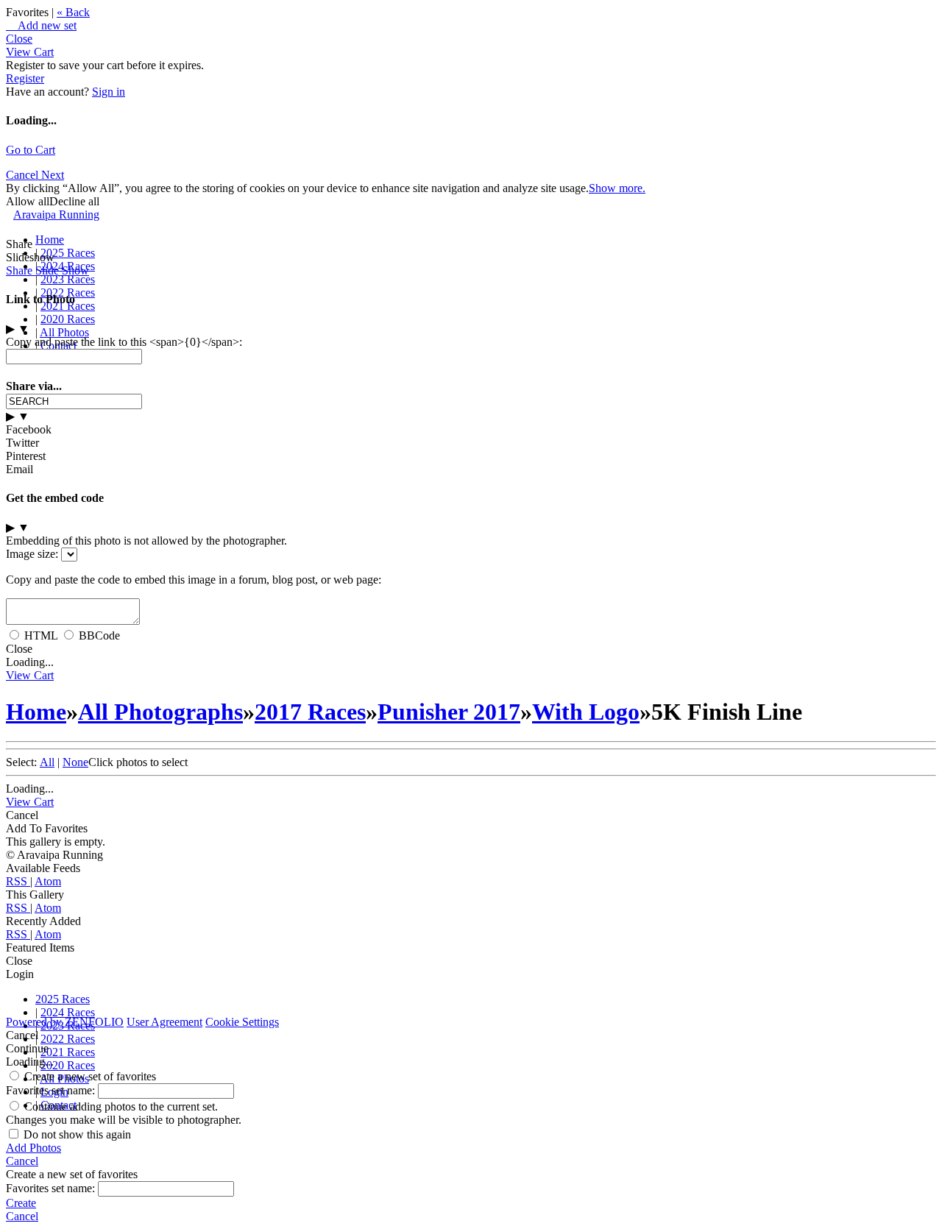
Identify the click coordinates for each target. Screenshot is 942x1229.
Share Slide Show (47, 270)
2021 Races (67, 1052)
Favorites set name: (52, 1090)
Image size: (32, 554)
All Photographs (160, 711)
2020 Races (67, 319)
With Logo (586, 711)
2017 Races (310, 711)
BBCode (99, 635)
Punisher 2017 (449, 711)
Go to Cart (30, 150)
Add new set (41, 25)
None (75, 762)
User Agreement (164, 1022)
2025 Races (67, 253)
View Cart (30, 52)
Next (52, 175)
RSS (18, 881)
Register (25, 78)
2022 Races (67, 1039)
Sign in (108, 91)
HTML (40, 635)
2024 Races (67, 1012)
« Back (73, 12)
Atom (48, 881)
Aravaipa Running (56, 214)
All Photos (64, 332)
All (47, 762)
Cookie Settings (242, 1022)
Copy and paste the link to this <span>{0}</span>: (124, 342)
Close (19, 38)
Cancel (23, 175)
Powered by (65, 1022)
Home (49, 239)
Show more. (617, 188)
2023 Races (67, 279)
